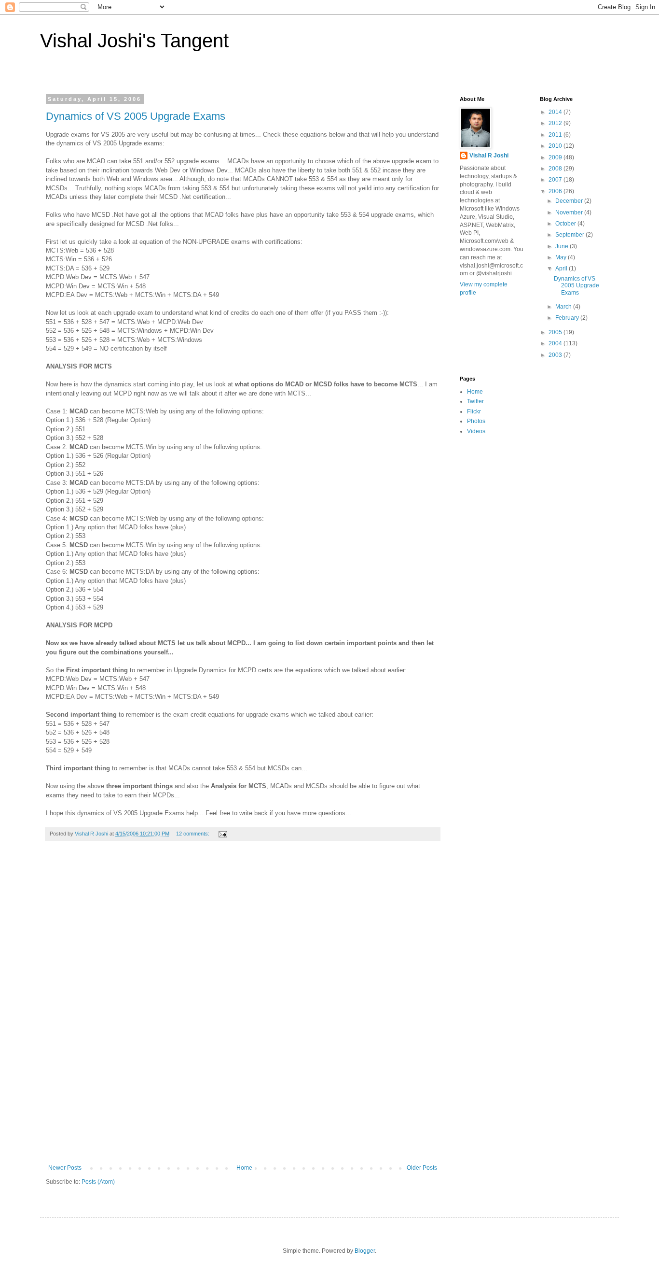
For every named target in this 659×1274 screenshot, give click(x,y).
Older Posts (422, 1167)
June (562, 246)
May (561, 257)
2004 (556, 343)
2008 (556, 168)
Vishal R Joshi (488, 155)
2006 (556, 191)
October (566, 223)
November (569, 212)
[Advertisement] (242, 1007)
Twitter (475, 401)
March (564, 306)
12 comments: (193, 833)
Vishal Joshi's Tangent (134, 40)
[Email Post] (222, 833)
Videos (476, 431)
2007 (556, 179)
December (569, 201)
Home (244, 1167)
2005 (556, 332)
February (567, 317)
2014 (556, 112)
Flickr (474, 411)
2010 (556, 145)
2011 (556, 134)
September (570, 234)
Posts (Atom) (98, 1181)
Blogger (365, 1250)
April (562, 268)
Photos (476, 421)
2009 (556, 157)
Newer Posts (65, 1167)
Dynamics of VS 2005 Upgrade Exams (135, 116)
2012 (556, 123)
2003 (556, 355)
